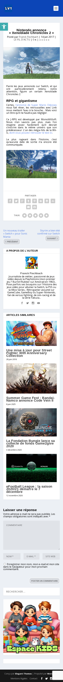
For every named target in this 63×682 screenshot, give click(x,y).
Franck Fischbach (28, 37)
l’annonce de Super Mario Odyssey (36, 105)
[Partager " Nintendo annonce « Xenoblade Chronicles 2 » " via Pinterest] (34, 201)
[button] (4, 27)
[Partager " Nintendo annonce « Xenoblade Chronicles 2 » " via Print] (34, 207)
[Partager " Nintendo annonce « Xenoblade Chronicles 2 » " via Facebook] (10, 201)
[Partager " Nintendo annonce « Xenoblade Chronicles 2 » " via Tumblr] (28, 201)
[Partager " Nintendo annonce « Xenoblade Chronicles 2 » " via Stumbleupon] (53, 201)
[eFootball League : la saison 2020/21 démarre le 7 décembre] (31, 468)
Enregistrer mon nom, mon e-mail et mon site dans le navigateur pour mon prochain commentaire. (31, 566)
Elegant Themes (23, 673)
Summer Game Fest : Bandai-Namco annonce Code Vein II (30, 399)
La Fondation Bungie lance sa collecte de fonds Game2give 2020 (30, 443)
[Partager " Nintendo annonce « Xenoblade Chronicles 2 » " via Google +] (22, 201)
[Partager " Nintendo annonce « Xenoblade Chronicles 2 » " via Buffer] (47, 201)
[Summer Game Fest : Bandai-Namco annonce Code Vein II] (31, 378)
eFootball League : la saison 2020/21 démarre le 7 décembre (29, 489)
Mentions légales (19, 678)
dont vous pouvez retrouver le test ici (30, 132)
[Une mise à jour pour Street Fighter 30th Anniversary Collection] (31, 333)
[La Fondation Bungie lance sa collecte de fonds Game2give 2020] (31, 422)
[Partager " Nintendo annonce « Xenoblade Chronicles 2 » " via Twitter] (16, 201)
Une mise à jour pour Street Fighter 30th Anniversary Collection (29, 352)
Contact (33, 678)
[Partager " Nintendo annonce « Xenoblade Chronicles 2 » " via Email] (28, 207)
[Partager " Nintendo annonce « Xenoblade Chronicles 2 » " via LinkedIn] (41, 201)
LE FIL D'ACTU (22, 39)
